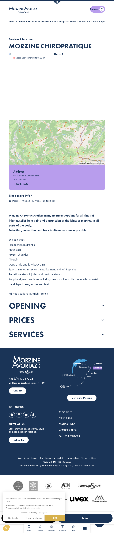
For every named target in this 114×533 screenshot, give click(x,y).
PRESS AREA (65, 418)
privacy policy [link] (67, 465)
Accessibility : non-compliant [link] (66, 458)
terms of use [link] (82, 465)
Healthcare (47, 22)
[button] (57, 2)
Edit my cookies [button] (88, 458)
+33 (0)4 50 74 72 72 (21, 379)
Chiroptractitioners (67, 22)
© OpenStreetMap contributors (91, 163)
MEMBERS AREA (67, 430)
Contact (84, 518)
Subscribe (19, 439)
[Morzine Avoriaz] (24, 10)
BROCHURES (65, 412)
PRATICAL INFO (66, 424)
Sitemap (48, 458)
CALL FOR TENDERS (69, 436)
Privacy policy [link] (37, 458)
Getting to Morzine (82, 397)
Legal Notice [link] (23, 458)
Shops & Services (28, 22)
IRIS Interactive (64, 462)
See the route (22, 184)
